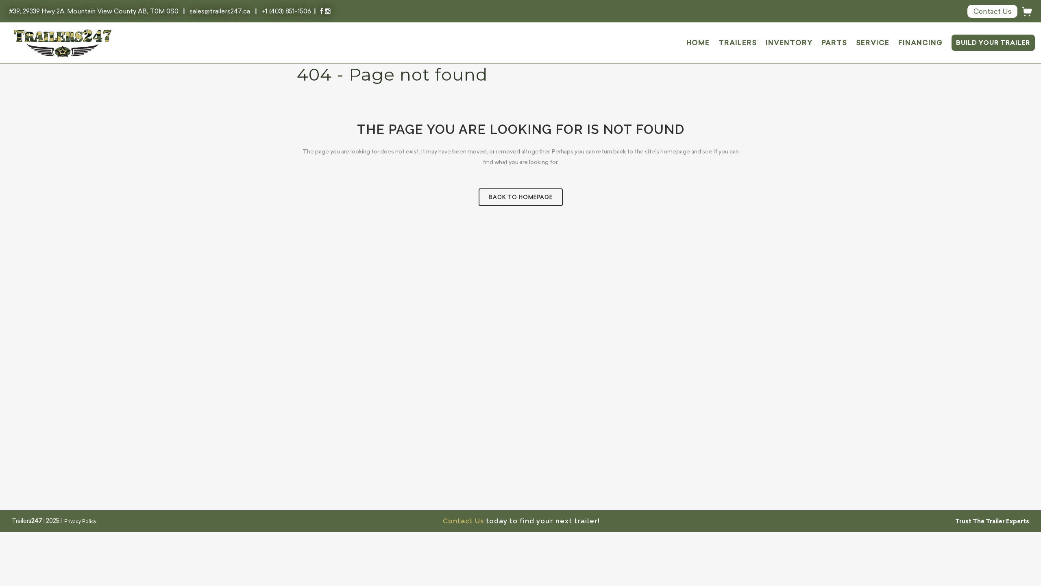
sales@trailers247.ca (219, 11)
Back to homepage (521, 197)
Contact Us (463, 521)
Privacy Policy (80, 521)
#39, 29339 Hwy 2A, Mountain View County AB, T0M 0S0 (94, 11)
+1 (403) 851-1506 (286, 11)
